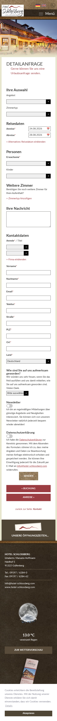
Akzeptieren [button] (28, 713)
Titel (19, 241)
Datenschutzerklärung (30, 440)
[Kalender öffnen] (49, 129)
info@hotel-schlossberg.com (32, 466)
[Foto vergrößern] (28, 38)
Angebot (10, 95)
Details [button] (9, 706)
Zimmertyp (12, 108)
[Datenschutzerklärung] (9, 436)
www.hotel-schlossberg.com (20, 587)
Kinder (9, 170)
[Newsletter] (9, 406)
